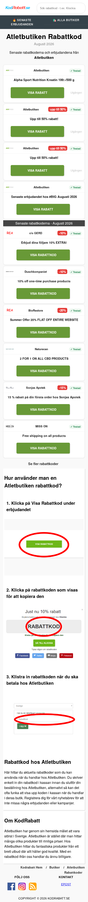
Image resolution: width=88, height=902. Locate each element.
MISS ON (41, 426)
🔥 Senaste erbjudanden (22, 22)
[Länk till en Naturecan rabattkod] (10, 349)
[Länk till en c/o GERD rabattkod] (10, 233)
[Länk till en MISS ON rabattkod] (10, 426)
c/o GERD (35, 233)
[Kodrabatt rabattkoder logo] (17, 7)
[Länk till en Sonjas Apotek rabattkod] (10, 388)
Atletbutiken (41, 70)
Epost (66, 884)
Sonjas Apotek (35, 388)
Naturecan (41, 349)
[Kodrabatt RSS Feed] (33, 886)
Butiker (54, 867)
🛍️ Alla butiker (66, 20)
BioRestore (35, 310)
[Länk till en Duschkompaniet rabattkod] (10, 272)
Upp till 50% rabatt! (44, 118)
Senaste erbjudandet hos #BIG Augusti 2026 (44, 196)
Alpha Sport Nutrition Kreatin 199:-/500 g (44, 79)
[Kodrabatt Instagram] (22, 886)
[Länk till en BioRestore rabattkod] (10, 310)
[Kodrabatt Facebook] (11, 886)
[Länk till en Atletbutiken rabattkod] (10, 70)
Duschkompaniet (36, 272)
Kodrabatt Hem (31, 867)
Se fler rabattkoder (43, 463)
